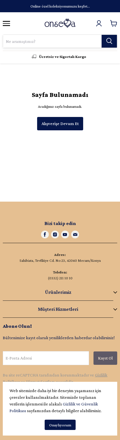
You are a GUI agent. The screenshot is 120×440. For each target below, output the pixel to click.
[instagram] (55, 234)
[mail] (75, 234)
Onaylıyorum (60, 425)
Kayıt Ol (105, 358)
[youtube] (65, 234)
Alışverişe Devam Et (60, 123)
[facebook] (45, 234)
